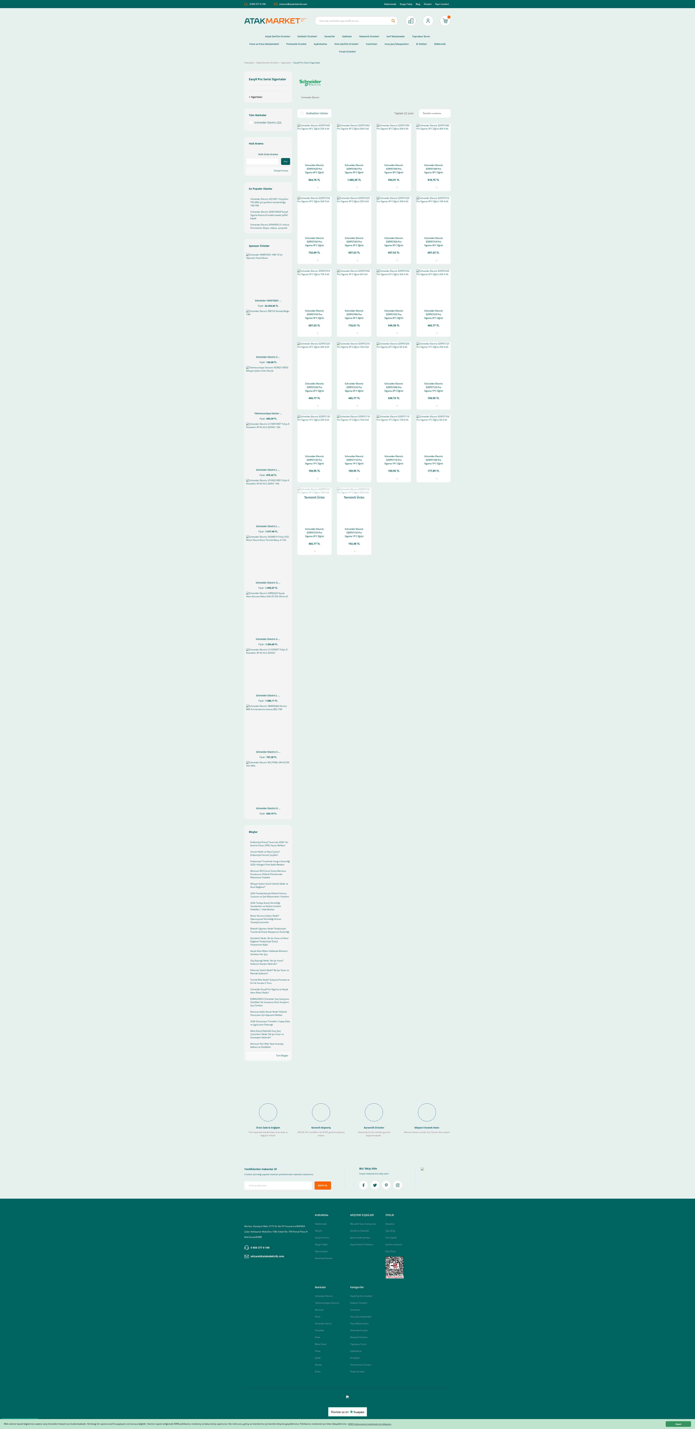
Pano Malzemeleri (359, 1323)
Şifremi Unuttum (394, 1244)
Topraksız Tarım (358, 1344)
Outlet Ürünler (357, 1371)
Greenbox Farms (323, 1323)
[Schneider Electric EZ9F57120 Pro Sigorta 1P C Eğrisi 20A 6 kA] (314, 432)
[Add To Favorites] (317, 186)
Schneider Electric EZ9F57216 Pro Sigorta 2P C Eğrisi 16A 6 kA (354, 387)
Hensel (318, 1364)
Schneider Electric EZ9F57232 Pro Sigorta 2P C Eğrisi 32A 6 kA (393, 314)
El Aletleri (355, 1357)
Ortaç (318, 1351)
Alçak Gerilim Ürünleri (361, 1296)
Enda (317, 1337)
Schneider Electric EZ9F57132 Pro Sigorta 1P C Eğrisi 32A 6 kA (354, 532)
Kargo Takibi (321, 1244)
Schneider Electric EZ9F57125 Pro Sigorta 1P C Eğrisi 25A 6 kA (433, 387)
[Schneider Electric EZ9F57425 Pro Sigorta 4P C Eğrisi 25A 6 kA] (314, 141)
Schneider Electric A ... (268, 639)
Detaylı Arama (280, 170)
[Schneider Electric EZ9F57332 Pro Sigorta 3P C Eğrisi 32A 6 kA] (314, 214)
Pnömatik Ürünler (359, 1330)
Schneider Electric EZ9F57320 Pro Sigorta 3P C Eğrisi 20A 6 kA (393, 242)
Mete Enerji (321, 1344)
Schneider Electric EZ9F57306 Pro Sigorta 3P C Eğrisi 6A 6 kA (354, 314)
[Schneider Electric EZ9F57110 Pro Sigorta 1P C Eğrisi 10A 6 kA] (394, 432)
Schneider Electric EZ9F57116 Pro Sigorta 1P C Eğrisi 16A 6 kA (354, 460)
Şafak (318, 1357)
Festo (317, 1316)
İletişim (427, 4)
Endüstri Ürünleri (358, 1302)
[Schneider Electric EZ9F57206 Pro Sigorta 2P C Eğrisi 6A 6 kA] (394, 359)
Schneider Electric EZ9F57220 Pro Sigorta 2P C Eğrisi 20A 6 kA (314, 387)
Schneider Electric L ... (268, 469)
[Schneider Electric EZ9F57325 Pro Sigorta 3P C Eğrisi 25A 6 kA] (354, 214)
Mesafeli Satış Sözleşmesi (363, 1223)
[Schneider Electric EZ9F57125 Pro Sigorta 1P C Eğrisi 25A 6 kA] (433, 359)
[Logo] (276, 21)
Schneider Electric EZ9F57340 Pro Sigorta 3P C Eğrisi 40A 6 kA (433, 169)
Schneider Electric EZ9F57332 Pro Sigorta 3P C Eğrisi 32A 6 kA (314, 242)
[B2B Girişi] (410, 20)
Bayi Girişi (391, 1251)
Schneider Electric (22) (267, 122)
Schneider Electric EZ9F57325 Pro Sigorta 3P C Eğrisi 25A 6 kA (354, 242)
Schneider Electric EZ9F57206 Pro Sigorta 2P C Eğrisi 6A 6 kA (393, 387)
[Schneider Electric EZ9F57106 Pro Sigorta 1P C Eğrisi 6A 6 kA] (433, 432)
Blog (418, 4)
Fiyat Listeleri (442, 4)
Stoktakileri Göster (317, 113)
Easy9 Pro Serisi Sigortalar (307, 62)
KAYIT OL (323, 1185)
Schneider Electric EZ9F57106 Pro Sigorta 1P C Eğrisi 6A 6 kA (433, 460)
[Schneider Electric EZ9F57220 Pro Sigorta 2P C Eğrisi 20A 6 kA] (314, 359)
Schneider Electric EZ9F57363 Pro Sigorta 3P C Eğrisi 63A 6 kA (354, 169)
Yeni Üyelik (391, 1237)
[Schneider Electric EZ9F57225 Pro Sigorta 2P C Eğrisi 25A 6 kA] (433, 286)
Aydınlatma (356, 1351)
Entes (318, 1371)
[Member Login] (428, 20)
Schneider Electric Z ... (268, 357)
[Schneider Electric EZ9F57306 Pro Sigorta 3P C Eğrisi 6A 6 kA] (354, 286)
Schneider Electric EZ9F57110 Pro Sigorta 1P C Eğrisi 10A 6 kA (393, 460)
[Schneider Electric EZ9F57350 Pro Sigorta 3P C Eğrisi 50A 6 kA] (394, 141)
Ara (285, 161)
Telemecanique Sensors (327, 1302)
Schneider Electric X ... (268, 751)
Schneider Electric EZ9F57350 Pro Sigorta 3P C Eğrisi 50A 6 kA (393, 169)
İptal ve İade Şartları (360, 1237)
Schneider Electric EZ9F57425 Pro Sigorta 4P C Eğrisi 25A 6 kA (314, 169)
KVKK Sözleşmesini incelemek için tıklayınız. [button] (369, 1424)
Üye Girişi (390, 1230)
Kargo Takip (406, 4)
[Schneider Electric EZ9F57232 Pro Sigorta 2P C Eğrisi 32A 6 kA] (394, 286)
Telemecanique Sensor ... (268, 413)
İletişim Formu (322, 1237)
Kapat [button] (678, 1424)
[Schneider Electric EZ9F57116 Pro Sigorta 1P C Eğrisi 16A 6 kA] (354, 432)
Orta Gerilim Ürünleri (361, 1364)
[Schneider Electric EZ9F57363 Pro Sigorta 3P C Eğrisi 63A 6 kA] (354, 141)
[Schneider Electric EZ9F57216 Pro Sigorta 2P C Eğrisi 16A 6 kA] (354, 359)
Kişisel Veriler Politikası (361, 1244)
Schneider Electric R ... (268, 808)
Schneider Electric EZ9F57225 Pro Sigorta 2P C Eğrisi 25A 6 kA (433, 314)
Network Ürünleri (359, 1337)
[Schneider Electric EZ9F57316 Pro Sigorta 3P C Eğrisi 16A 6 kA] (433, 214)
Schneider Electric (324, 1296)
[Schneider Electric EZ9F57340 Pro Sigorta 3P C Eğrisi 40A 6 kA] (433, 141)
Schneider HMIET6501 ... (268, 300)
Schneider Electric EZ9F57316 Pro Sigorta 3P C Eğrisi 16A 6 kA (433, 242)
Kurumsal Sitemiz (323, 1258)
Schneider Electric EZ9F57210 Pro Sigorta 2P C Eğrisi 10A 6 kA (314, 532)
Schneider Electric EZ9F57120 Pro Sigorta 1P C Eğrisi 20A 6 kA (314, 460)
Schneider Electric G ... (268, 582)
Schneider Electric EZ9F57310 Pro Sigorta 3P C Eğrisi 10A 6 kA (314, 314)
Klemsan (319, 1309)
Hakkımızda (390, 4)
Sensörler (355, 1309)
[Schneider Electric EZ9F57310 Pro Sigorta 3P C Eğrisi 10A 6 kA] (314, 286)
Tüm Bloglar (281, 1055)
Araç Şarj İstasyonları (361, 1316)
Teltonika (319, 1330)
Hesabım (390, 1223)
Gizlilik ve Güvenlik (359, 1230)
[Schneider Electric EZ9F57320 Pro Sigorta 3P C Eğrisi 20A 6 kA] (394, 214)
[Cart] (445, 20)
